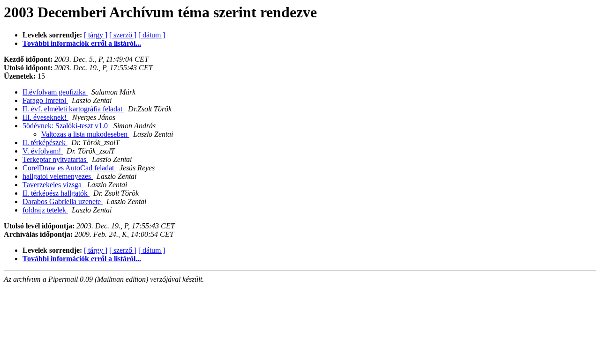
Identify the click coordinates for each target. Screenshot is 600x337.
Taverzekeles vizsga (52, 185)
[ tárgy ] (95, 35)
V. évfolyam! (42, 151)
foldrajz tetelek (45, 210)
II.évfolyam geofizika (55, 92)
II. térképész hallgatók (56, 193)
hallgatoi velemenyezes (57, 176)
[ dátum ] (151, 35)
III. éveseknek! (45, 117)
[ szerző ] (122, 35)
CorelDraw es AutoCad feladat (69, 168)
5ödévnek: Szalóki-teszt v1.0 (66, 126)
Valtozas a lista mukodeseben (85, 134)
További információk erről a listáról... (81, 43)
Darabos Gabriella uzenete (62, 201)
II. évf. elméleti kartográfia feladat (73, 109)
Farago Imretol (45, 100)
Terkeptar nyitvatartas (55, 159)
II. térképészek (45, 143)
